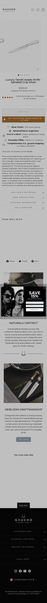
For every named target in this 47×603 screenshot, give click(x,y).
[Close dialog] (44, 288)
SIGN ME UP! (35, 309)
